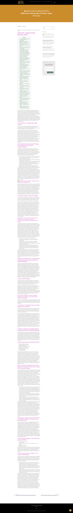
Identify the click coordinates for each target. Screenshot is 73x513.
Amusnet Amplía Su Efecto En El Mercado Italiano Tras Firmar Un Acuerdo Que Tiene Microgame (24, 50)
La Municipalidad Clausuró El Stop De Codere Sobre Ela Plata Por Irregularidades (25, 39)
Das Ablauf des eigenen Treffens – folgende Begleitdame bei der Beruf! (48, 40)
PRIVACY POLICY (34, 505)
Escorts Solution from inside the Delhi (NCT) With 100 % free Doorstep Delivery (49, 54)
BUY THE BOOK (31, 1)
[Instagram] (55, 2)
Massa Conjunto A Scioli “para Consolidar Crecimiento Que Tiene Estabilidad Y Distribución (24, 65)
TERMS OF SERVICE (39, 505)
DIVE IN (51, 1)
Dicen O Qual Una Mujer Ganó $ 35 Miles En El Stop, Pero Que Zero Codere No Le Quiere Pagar (24, 55)
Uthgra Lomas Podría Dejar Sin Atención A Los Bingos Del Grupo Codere (24, 104)
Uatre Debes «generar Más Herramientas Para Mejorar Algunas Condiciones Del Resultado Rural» (25, 58)
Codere (21, 79)
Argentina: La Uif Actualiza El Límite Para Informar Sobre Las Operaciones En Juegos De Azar (25, 62)
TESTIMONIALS (47, 1)
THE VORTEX (39, 1)
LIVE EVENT (43, 1)
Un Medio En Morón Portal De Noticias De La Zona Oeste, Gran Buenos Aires (24, 81)
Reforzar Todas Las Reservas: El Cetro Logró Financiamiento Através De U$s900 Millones (25, 48)
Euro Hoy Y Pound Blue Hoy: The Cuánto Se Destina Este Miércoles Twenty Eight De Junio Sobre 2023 (24, 107)
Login (52, 3)
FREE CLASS (35, 1)
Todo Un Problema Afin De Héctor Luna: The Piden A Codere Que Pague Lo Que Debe (25, 86)
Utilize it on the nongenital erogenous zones (48, 34)
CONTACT (36, 506)
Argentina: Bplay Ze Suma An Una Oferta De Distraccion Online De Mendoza (24, 89)
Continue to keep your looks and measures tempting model (48, 47)
